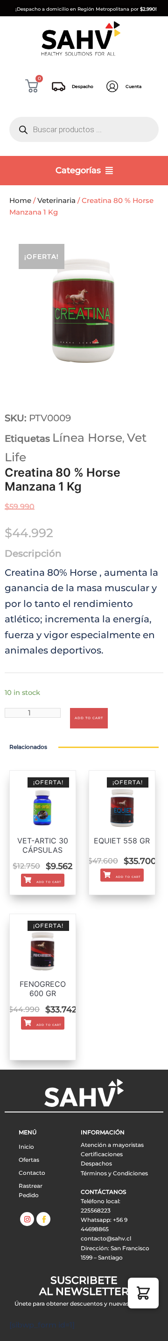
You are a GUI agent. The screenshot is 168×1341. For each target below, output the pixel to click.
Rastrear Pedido (30, 1190)
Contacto (32, 1172)
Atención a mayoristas (112, 1144)
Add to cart (89, 718)
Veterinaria (56, 200)
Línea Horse (87, 438)
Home (20, 200)
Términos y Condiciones (114, 1173)
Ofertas (29, 1159)
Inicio (26, 1146)
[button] (143, 1293)
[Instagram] (27, 1219)
